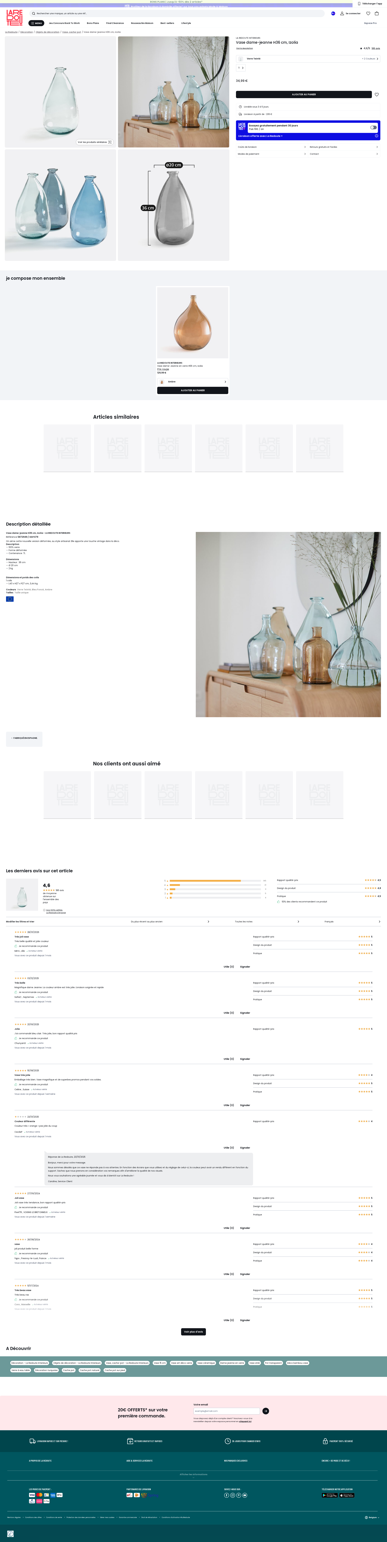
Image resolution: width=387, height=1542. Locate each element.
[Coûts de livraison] (305, 147)
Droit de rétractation (149, 1517)
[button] (376, 13)
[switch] (313, 128)
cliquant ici (245, 1421)
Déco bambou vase (297, 1362)
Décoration (26, 32)
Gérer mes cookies (107, 1517)
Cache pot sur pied (115, 1370)
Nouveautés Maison (142, 23)
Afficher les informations (193, 1474)
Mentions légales (14, 1517)
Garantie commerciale (128, 1517)
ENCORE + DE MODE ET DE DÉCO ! (336, 1460)
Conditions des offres (33, 1517)
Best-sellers (167, 23)
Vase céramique (206, 1362)
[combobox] (170, 921)
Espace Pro (370, 23)
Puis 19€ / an (273, 127)
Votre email (201, 1404)
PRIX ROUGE (163, 369)
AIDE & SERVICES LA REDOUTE (140, 1460)
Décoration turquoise (46, 1370)
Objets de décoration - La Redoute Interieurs (77, 1362)
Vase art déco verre (181, 1362)
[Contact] (377, 154)
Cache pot (68, 1370)
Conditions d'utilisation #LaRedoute (176, 1517)
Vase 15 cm (160, 1362)
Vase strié (254, 1362)
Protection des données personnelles (81, 1517)
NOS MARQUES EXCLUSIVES (235, 1460)
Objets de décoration (47, 32)
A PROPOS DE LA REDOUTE (40, 1460)
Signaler (245, 966)
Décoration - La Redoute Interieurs (29, 1362)
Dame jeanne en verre (232, 1362)
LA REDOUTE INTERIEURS (248, 37)
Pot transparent (273, 1362)
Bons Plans (93, 23)
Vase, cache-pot (71, 32)
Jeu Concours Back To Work (64, 23)
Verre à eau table (20, 1370)
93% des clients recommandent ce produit (304, 901)
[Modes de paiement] (305, 154)
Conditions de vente (54, 1517)
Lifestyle (186, 23)
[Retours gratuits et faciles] (377, 147)
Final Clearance (115, 23)
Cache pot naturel (89, 1370)
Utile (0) (229, 966)
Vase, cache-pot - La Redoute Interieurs (127, 1362)
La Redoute (11, 32)
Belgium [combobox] (373, 1517)
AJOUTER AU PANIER (304, 94)
